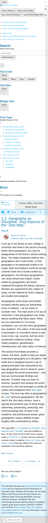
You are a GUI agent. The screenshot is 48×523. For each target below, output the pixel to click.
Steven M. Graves (18, 235)
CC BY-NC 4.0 (14, 437)
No (16, 476)
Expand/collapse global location (45, 211)
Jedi (7, 397)
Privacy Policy (19, 507)
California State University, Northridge (26, 239)
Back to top (6, 453)
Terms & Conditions (34, 507)
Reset (4, 75)
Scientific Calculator (13, 145)
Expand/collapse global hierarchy (4, 212)
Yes (6, 476)
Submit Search (8, 57)
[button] (9, 164)
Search (5, 520)
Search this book (7, 49)
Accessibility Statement (11, 510)
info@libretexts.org (14, 513)
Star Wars (36, 390)
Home (14, 212)
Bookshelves (30, 212)
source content (7, 443)
